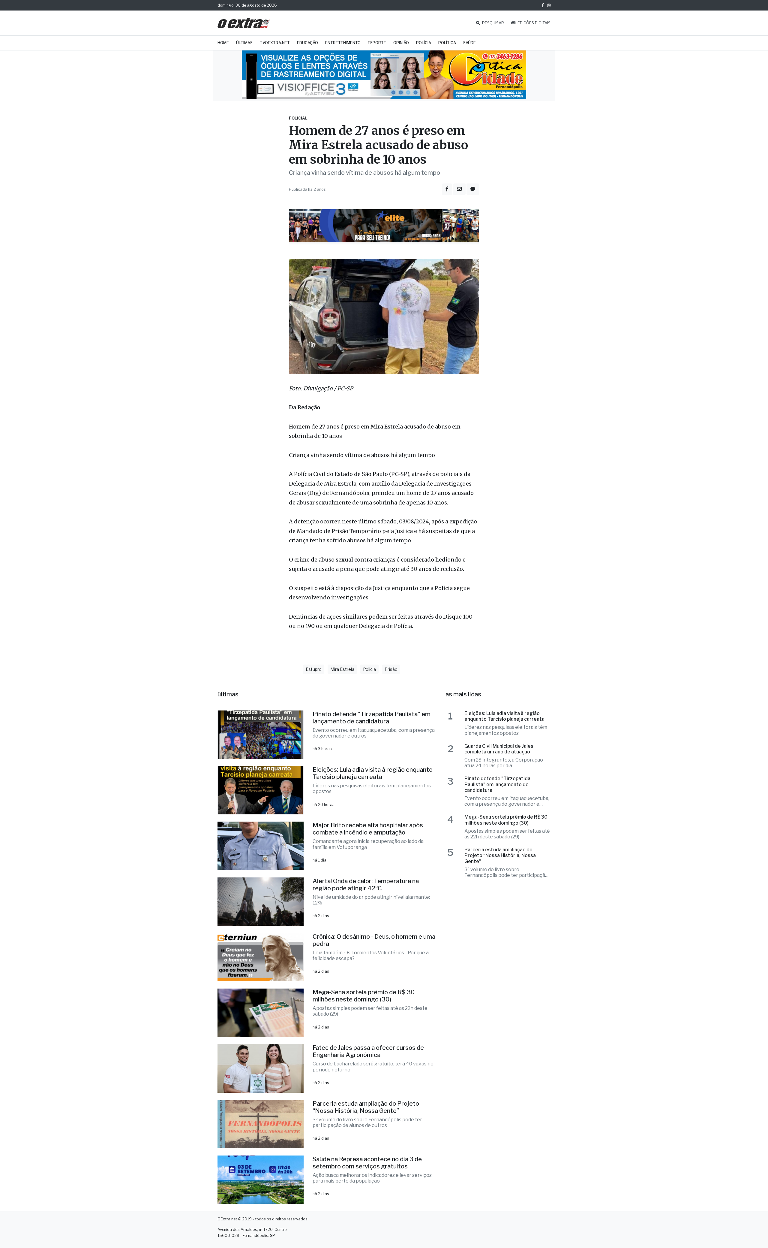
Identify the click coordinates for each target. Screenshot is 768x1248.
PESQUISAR (492, 23)
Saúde (469, 43)
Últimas (244, 43)
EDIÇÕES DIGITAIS (533, 23)
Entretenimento (343, 43)
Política (447, 43)
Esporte (377, 43)
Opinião (401, 43)
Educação (307, 43)
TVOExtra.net (275, 43)
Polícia (423, 43)
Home (223, 43)
